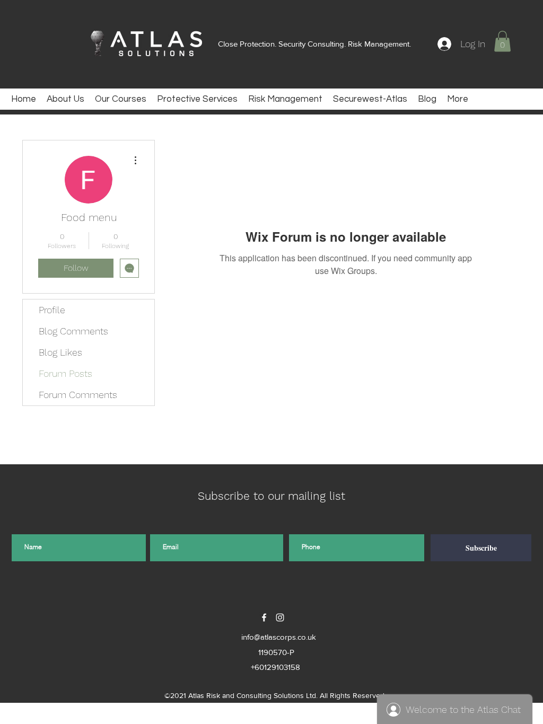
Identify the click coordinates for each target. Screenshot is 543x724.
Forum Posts (65, 373)
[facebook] (264, 617)
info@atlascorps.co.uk (278, 636)
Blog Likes (60, 352)
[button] (502, 41)
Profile (52, 309)
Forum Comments (78, 394)
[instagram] (280, 617)
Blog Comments (73, 331)
